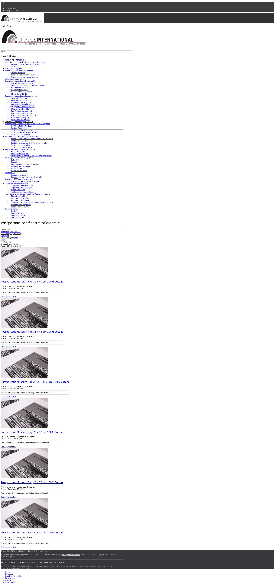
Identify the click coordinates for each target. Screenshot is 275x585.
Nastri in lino (16, 169)
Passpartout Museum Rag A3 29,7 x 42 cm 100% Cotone (35, 381)
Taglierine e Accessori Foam (22, 192)
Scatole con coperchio (20, 135)
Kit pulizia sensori (18, 151)
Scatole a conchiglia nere (21, 141)
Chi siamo (9, 68)
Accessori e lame (18, 190)
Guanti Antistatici (18, 213)
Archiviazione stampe (20, 200)
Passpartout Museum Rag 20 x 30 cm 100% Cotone (32, 432)
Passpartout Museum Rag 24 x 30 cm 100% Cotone (32, 482)
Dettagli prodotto (8, 296)
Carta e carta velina (19, 207)
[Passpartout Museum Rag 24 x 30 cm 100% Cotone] (24, 478)
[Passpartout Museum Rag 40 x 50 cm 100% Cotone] (24, 528)
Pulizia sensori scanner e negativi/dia (20, 149)
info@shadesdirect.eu (71, 555)
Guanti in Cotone (18, 215)
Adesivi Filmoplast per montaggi (24, 164)
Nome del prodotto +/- (10, 232)
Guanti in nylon (17, 217)
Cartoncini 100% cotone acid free (19, 179)
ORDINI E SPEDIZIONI (27, 562)
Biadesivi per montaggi (20, 166)
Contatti (8, 97)
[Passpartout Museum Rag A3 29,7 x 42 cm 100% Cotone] (24, 377)
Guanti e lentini (11, 209)
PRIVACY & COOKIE (9, 562)
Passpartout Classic (19, 175)
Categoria (5, 236)
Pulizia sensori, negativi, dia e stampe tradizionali (31, 156)
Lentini (14, 211)
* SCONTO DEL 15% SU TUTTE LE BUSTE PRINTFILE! (32, 203)
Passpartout (10, 173)
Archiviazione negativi (20, 198)
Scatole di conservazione (21, 147)
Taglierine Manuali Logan (21, 188)
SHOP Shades (10, 582)
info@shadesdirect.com (14, 11)
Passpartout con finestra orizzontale (26, 177)
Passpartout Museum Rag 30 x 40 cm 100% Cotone (32, 281)
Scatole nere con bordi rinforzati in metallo (29, 143)
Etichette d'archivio (19, 196)
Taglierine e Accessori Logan (16, 183)
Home (7, 58)
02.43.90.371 (10, 9)
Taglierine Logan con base (22, 185)
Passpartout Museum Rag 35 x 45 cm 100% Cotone (32, 331)
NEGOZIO (62, 562)
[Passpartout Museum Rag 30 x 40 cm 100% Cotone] (24, 277)
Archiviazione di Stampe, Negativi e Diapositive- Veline (27, 194)
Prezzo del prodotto (9, 238)
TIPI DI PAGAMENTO (47, 562)
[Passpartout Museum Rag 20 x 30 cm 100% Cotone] (24, 427)
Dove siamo (10, 578)
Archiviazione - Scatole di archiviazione (21, 137)
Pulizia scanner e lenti (20, 154)
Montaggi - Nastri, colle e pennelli (19, 158)
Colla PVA (15, 160)
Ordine (3, 240)
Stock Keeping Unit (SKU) (11, 234)
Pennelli (14, 162)
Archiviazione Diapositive (21, 205)
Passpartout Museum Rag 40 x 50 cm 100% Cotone (32, 532)
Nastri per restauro (19, 171)
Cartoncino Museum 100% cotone (25, 181)
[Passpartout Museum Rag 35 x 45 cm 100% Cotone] (24, 327)
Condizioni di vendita (13, 78)
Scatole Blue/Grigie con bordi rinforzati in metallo (32, 139)
